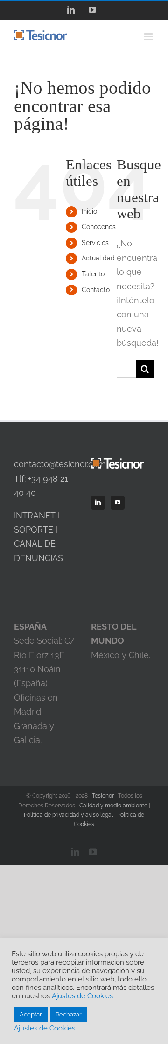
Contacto (96, 290)
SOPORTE (33, 529)
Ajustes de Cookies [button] (44, 1028)
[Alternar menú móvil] (149, 37)
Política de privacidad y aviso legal (68, 815)
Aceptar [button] (31, 1014)
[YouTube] (118, 503)
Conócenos (99, 227)
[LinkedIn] (98, 503)
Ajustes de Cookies (82, 996)
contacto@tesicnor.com (60, 464)
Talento (93, 274)
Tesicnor (103, 795)
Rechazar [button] (69, 1014)
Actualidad (98, 258)
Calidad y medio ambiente (113, 805)
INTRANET (34, 515)
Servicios (95, 242)
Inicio (89, 211)
